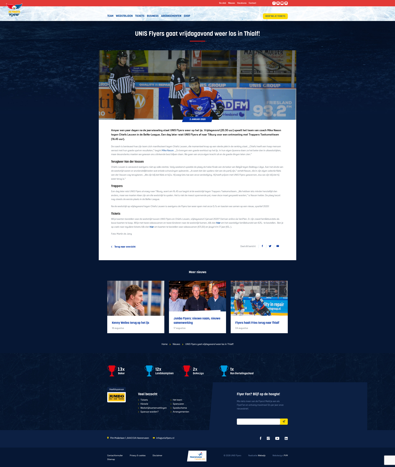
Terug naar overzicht (125, 247)
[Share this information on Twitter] (270, 247)
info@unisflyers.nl (165, 438)
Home (165, 344)
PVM (286, 455)
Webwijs (262, 455)
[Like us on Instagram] (278, 3)
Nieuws (176, 344)
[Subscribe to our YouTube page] (282, 3)
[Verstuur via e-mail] (278, 247)
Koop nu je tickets (275, 16)
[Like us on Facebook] (274, 3)
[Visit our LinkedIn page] (286, 3)
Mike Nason (168, 150)
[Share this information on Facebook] (262, 247)
